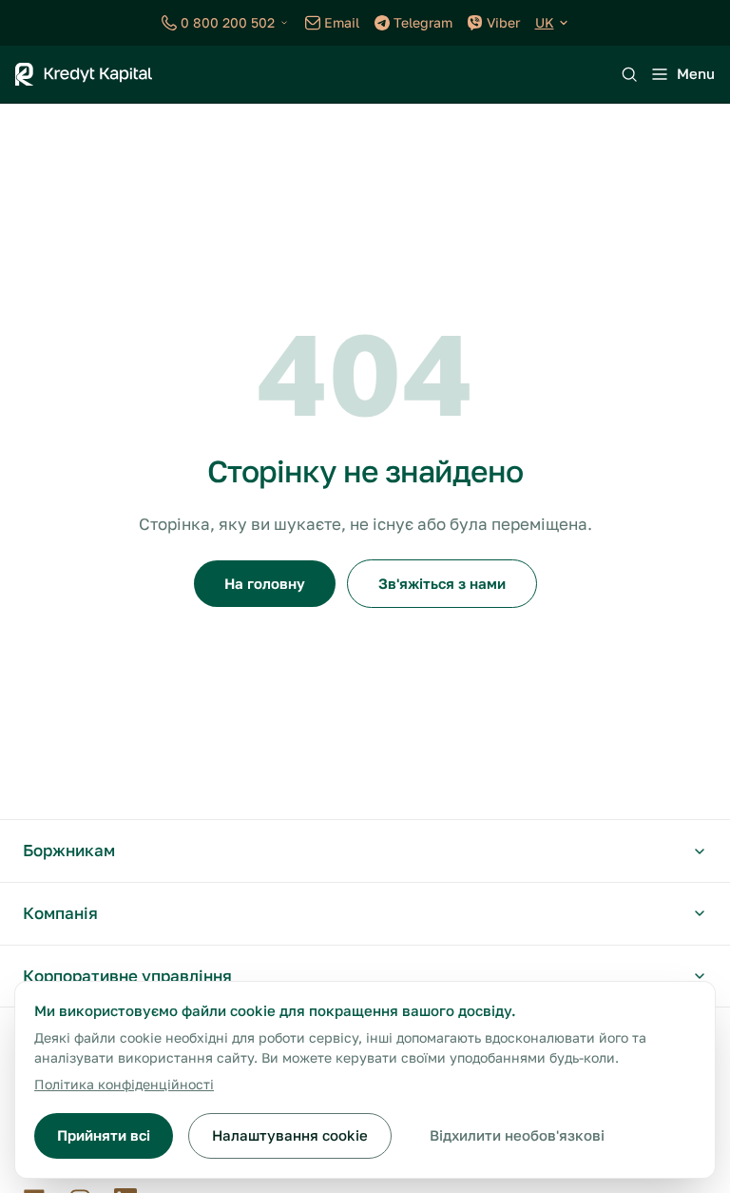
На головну (264, 583)
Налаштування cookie (290, 1135)
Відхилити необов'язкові (517, 1135)
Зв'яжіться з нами (442, 583)
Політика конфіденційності (124, 1084)
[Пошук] (629, 74)
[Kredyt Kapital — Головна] (83, 74)
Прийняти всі (103, 1135)
